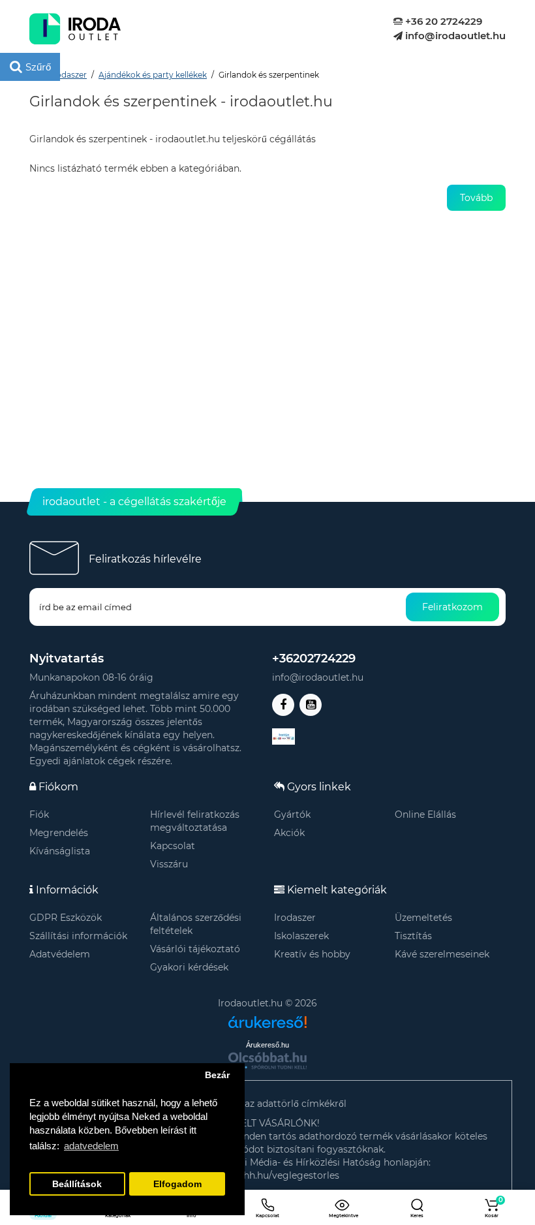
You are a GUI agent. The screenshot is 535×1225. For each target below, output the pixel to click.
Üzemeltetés (423, 917)
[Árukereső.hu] (267, 1017)
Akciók (289, 833)
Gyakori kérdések (189, 967)
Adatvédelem (59, 954)
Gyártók (292, 814)
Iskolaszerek (301, 936)
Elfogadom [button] (177, 1184)
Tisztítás (413, 936)
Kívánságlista (59, 851)
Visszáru (169, 864)
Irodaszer (295, 917)
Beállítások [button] (77, 1184)
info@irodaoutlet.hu (454, 35)
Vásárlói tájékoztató (195, 949)
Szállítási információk (78, 936)
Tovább (476, 198)
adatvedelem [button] (91, 1145)
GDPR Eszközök (65, 917)
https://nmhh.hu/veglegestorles (267, 1175)
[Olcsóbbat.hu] (267, 1060)
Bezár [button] (217, 1075)
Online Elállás (425, 814)
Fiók (39, 814)
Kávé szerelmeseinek (442, 954)
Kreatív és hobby (312, 954)
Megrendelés (58, 833)
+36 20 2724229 (442, 21)
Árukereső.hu (267, 1045)
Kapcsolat (172, 846)
